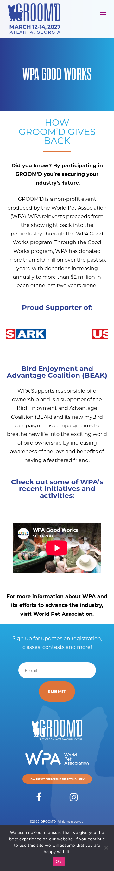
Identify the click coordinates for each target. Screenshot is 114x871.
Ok (58, 861)
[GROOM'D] (36, 18)
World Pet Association (62, 613)
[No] (106, 848)
